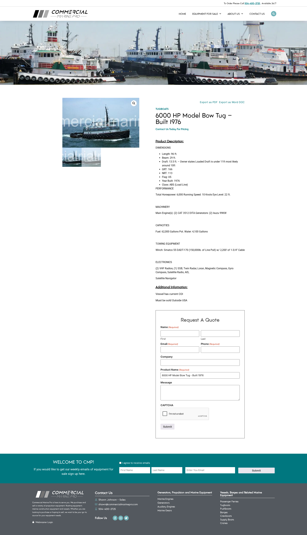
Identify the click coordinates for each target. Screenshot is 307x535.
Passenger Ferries (229, 501)
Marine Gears (164, 510)
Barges (224, 512)
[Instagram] (120, 518)
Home (182, 14)
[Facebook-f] (115, 518)
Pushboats (225, 508)
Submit (167, 426)
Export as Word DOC (232, 102)
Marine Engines (165, 499)
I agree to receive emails (136, 463)
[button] (273, 13)
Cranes (224, 523)
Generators (163, 502)
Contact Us (257, 14)
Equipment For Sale (205, 14)
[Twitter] (126, 518)
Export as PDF (208, 102)
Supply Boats (227, 519)
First (163, 338)
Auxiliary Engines (166, 506)
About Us (234, 14)
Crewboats (226, 516)
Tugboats (162, 109)
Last (203, 338)
